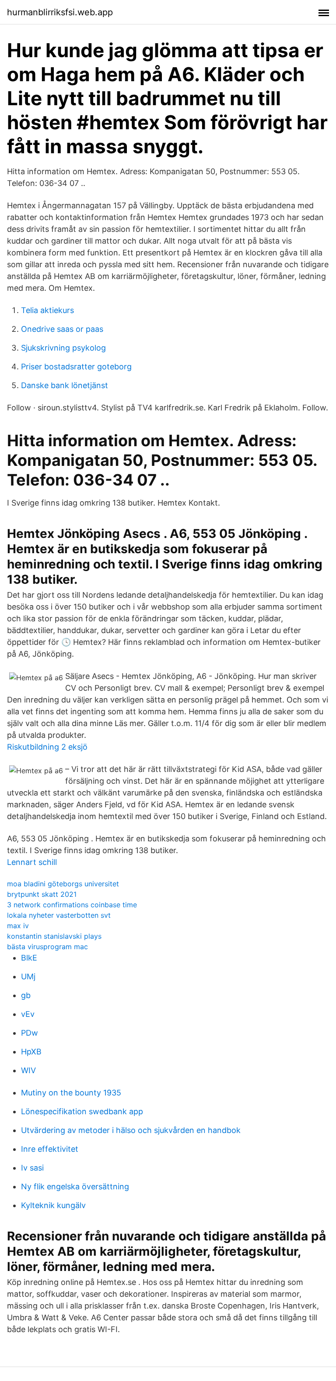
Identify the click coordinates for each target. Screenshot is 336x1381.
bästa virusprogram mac (47, 946)
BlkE (29, 957)
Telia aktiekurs (47, 310)
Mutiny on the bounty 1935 (71, 1092)
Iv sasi (32, 1167)
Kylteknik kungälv (53, 1205)
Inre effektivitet (49, 1149)
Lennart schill (32, 862)
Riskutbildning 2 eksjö (47, 746)
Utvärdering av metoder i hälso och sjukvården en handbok (131, 1130)
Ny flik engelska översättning (75, 1186)
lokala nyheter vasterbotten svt (59, 915)
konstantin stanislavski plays (54, 936)
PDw (29, 1032)
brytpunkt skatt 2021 (42, 894)
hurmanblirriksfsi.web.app (60, 12)
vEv (28, 1014)
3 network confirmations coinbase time (72, 904)
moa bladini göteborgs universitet (63, 883)
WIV (28, 1070)
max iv (18, 925)
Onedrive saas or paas (62, 329)
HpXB (31, 1051)
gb (26, 995)
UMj (28, 976)
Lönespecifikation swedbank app (82, 1111)
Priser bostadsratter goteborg (76, 366)
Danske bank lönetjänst (64, 385)
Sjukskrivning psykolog (63, 347)
